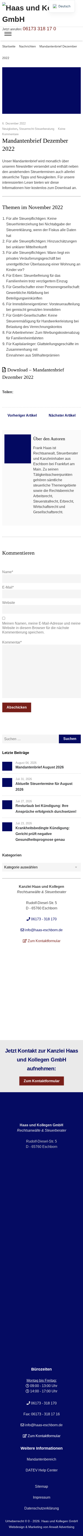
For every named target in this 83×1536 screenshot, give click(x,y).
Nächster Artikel (62, 415)
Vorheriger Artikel (22, 415)
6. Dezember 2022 (14, 123)
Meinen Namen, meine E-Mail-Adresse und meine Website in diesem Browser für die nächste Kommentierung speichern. (41, 627)
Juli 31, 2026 (23, 779)
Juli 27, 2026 (23, 801)
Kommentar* (12, 642)
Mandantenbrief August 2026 (39, 767)
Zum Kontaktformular (42, 1081)
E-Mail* (8, 587)
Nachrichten (27, 46)
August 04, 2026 (26, 762)
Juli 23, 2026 (23, 823)
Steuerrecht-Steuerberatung (36, 128)
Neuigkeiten (9, 128)
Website (8, 603)
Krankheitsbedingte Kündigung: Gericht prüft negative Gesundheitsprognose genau (42, 833)
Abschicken (17, 707)
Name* (7, 572)
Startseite (8, 46)
